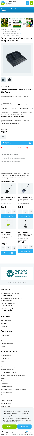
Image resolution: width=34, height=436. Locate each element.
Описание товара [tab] (6, 116)
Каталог (10, 29)
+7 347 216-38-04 (22, 105)
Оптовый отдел (6, 338)
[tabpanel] (17, 273)
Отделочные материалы (9, 372)
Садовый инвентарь (9, 31)
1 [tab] (7, 282)
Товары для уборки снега (11, 33)
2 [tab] (8, 282)
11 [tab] (23, 282)
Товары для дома (6, 400)
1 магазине (6, 240)
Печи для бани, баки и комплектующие (13, 375)
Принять (9, 426)
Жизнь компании (6, 320)
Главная (3, 29)
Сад (18, 29)
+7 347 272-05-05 (6, 305)
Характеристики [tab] (19, 116)
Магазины (5, 335)
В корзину (7, 143)
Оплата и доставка (7, 343)
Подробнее (21, 422)
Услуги (3, 346)
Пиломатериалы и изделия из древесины (13, 389)
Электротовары (6, 406)
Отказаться (24, 426)
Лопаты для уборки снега (11, 35)
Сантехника (4, 383)
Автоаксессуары (6, 403)
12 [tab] (25, 282)
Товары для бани (6, 398)
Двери (3, 395)
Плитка (3, 378)
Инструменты (5, 364)
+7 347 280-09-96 (6, 300)
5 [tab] (13, 282)
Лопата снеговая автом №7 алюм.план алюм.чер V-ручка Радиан (25, 199)
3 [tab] (10, 282)
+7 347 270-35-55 (23, 108)
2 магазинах (6, 203)
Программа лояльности (8, 341)
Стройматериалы (6, 392)
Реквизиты (4, 326)
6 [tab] (15, 282)
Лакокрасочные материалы (9, 367)
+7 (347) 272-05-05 (11, 1)
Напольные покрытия (7, 369)
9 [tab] (20, 282)
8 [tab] (18, 282)
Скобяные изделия (6, 386)
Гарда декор (5, 358)
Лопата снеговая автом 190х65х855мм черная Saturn (8, 199)
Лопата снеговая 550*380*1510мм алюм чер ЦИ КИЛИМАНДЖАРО (25, 234)
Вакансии (4, 323)
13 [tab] (26, 282)
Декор (3, 361)
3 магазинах (23, 203)
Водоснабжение (6, 355)
